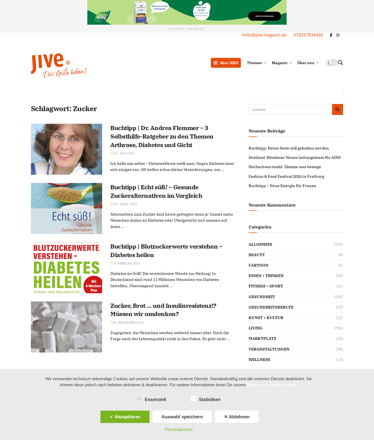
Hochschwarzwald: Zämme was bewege (285, 166)
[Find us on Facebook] (331, 35)
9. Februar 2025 (126, 263)
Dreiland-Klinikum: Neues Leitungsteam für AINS (295, 157)
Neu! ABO (229, 63)
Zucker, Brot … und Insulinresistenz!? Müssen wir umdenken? (163, 309)
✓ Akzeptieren (125, 416)
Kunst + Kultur (266, 317)
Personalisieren (178, 429)
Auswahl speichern (182, 416)
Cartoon (258, 265)
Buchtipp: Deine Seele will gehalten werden (289, 148)
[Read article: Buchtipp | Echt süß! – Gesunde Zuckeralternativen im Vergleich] (66, 208)
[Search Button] (340, 63)
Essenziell (155, 399)
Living (256, 328)
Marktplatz (262, 338)
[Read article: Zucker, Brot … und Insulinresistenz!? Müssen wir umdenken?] (66, 326)
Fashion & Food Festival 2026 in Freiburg (286, 176)
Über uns (305, 63)
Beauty (257, 254)
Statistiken (210, 399)
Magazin (279, 63)
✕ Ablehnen (236, 416)
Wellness (259, 359)
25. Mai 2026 (123, 153)
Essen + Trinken (266, 275)
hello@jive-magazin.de (264, 35)
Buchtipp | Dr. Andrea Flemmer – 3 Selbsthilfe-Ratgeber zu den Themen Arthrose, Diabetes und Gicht (162, 136)
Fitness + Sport (266, 286)
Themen (254, 63)
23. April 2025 (125, 204)
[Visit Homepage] (86, 65)
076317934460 (308, 35)
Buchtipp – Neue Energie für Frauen (282, 185)
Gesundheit (262, 296)
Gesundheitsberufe (271, 307)
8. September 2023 (128, 323)
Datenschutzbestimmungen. (272, 384)
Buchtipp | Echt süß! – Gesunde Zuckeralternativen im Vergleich (156, 191)
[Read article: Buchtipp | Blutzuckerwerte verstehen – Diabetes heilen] (66, 267)
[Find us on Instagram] (338, 35)
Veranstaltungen (269, 349)
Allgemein (260, 244)
